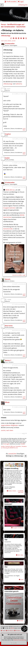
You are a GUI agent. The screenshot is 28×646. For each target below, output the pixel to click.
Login (21, 2)
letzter (9, 41)
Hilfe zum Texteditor (15, 446)
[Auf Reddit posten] (18, 38)
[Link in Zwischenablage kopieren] (11, 38)
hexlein (7, 158)
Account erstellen (17, 275)
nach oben (24, 129)
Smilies (3, 446)
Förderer (18, 630)
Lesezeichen (12, 453)
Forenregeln (6, 444)
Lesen (22, 579)
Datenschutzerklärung (20, 640)
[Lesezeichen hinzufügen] (25, 456)
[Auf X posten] (16, 38)
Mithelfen (21, 620)
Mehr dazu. (21, 555)
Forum (3, 24)
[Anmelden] (14, 273)
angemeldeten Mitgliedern (9, 425)
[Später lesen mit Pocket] (21, 38)
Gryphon (8, 134)
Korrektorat (10, 630)
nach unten (4, 41)
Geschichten (20, 27)
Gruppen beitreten (9, 208)
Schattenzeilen (22, 5)
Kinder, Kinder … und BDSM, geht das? (16, 491)
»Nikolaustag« (5, 36)
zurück (13, 41)
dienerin (7, 279)
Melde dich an (10, 190)
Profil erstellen (11, 2)
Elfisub (7, 402)
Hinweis (23, 444)
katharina (19, 84)
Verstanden (14, 643)
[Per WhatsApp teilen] (23, 38)
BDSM (12, 628)
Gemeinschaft (8, 229)
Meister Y (8, 360)
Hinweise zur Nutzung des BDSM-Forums (14, 447)
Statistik (7, 446)
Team (3, 630)
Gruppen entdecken (18, 527)
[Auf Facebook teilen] (13, 38)
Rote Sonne (8, 326)
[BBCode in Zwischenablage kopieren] (26, 38)
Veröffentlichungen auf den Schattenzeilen (12, 25)
